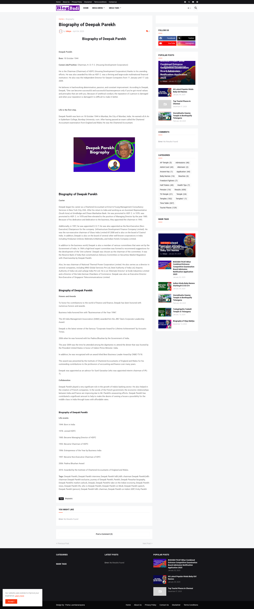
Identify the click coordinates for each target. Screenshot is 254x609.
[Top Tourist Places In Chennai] (164, 104)
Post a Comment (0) (104, 534)
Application (183, 172)
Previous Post (63, 543)
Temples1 (181, 199)
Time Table (167, 203)
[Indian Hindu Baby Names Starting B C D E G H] (164, 286)
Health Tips (183, 185)
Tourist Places (168, 208)
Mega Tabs (114, 8)
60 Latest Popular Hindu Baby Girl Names (183, 90)
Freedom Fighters (169, 181)
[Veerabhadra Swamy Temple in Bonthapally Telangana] (164, 116)
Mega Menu (97, 8)
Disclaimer (88, 2)
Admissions (182, 163)
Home (58, 2)
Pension (165, 190)
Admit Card (166, 167)
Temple (181, 194)
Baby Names (167, 176)
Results (180, 190)
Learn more (19, 596)
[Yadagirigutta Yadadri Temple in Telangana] (164, 312)
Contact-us (113, 2)
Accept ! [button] (11, 601)
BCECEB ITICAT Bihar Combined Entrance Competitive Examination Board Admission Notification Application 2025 (183, 268)
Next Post (147, 543)
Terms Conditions (191, 605)
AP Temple (166, 163)
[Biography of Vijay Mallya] (164, 324)
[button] (189, 8)
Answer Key (166, 172)
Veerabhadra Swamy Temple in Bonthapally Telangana (182, 115)
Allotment (182, 167)
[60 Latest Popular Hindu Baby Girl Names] (164, 92)
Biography (70, 19)
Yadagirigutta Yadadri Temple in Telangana (182, 310)
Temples (166, 199)
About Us (66, 2)
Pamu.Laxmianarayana (75, 605)
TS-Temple (166, 194)
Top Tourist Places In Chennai (182, 102)
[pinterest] (197, 2)
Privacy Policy (77, 2)
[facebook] (185, 2)
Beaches (183, 176)
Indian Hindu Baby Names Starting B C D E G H (184, 284)
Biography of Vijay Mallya (183, 321)
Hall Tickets (167, 185)
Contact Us (164, 605)
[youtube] (193, 2)
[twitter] (189, 2)
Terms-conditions (100, 2)
